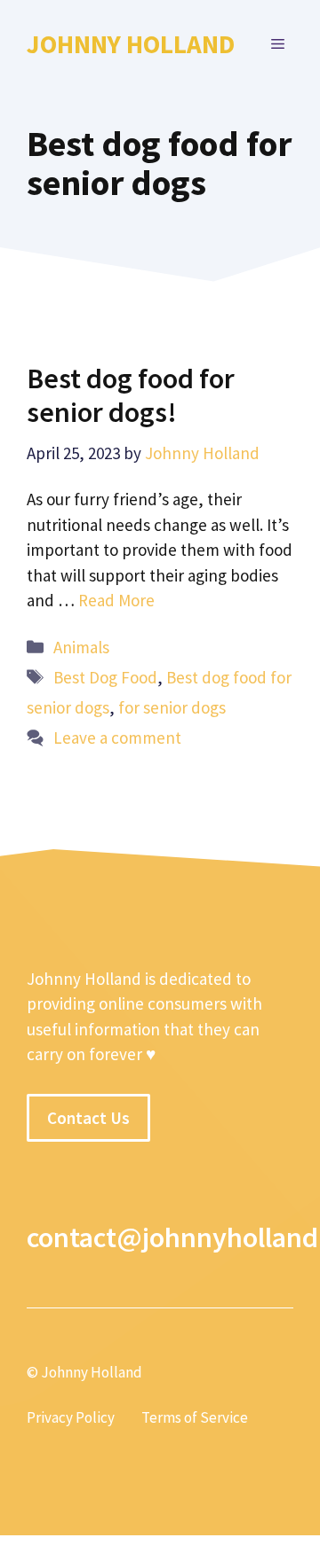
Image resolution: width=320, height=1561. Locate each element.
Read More (116, 600)
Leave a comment (117, 737)
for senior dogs (172, 707)
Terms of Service (194, 1417)
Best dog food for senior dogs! (131, 395)
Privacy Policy (71, 1417)
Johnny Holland (131, 43)
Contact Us (88, 1117)
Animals (81, 647)
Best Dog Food (105, 677)
